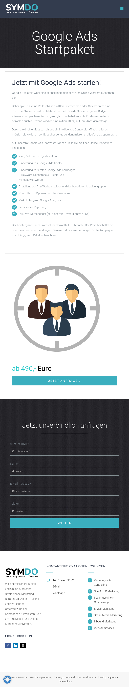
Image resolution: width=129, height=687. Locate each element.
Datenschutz (65, 681)
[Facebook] (8, 645)
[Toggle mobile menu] (122, 8)
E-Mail (56, 586)
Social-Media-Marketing (108, 615)
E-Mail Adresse (20, 483)
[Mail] (23, 645)
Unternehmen (19, 443)
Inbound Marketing (105, 621)
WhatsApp (59, 593)
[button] (7, 679)
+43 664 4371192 (63, 580)
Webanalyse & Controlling (102, 582)
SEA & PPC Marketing (106, 591)
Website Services (104, 628)
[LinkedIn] (15, 645)
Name (14, 463)
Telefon (14, 503)
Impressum (113, 677)
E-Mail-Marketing (104, 608)
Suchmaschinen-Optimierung (104, 600)
